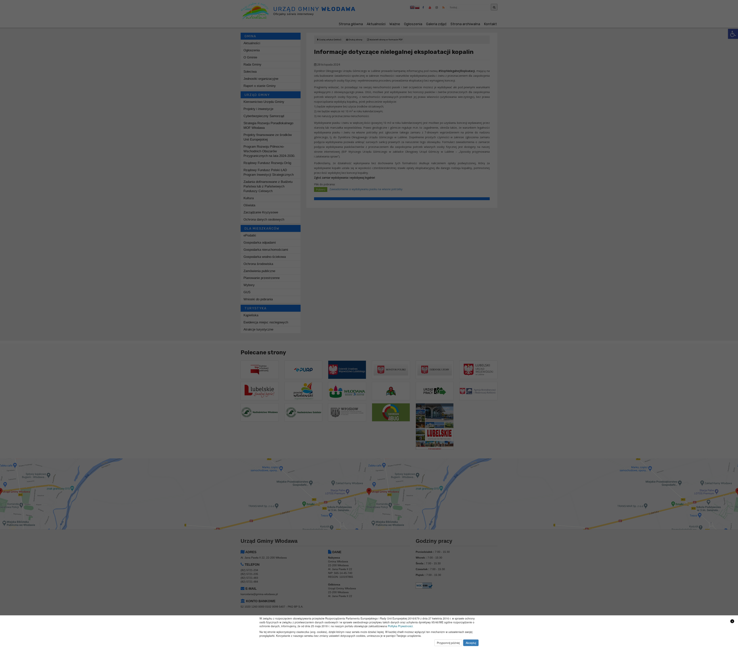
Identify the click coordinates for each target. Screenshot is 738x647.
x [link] (732, 621)
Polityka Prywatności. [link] (400, 626)
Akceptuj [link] (471, 643)
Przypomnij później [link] (448, 643)
